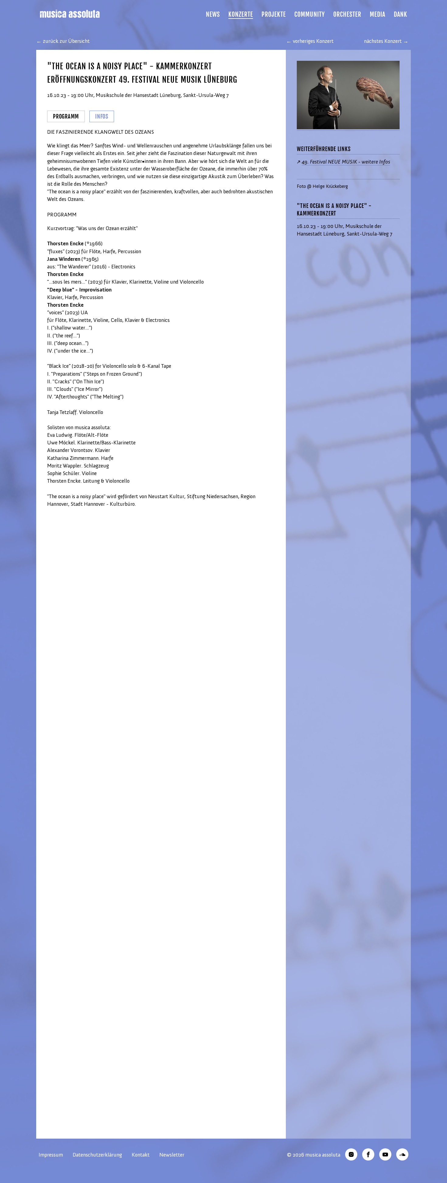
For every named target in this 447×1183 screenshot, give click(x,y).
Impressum (51, 1154)
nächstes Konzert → (386, 41)
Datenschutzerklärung (97, 1154)
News (213, 14)
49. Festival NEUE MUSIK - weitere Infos (346, 161)
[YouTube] (385, 1154)
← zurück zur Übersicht (63, 41)
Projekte (274, 14)
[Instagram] (351, 1154)
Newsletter (171, 1154)
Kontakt (141, 1154)
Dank (400, 14)
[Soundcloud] (402, 1154)
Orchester (347, 14)
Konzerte (240, 14)
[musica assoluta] (73, 14)
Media (377, 14)
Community (309, 14)
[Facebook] (368, 1154)
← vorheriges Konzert (310, 41)
